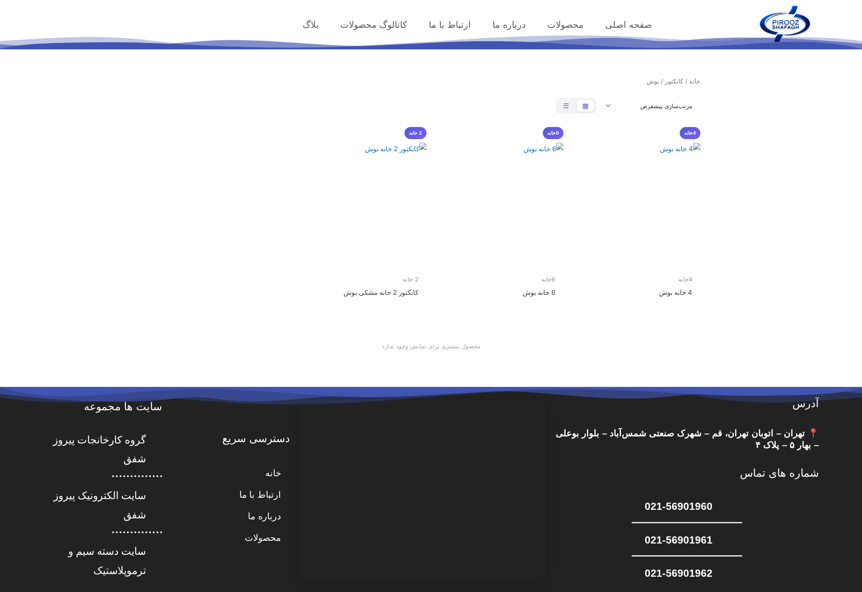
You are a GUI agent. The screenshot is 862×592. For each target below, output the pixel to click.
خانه (694, 81)
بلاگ (311, 25)
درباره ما (509, 25)
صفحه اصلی (628, 25)
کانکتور (674, 81)
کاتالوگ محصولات (373, 25)
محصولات (565, 25)
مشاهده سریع (636, 263)
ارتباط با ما (450, 25)
